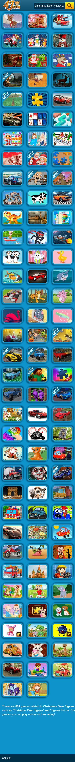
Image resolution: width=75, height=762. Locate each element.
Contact (6, 758)
